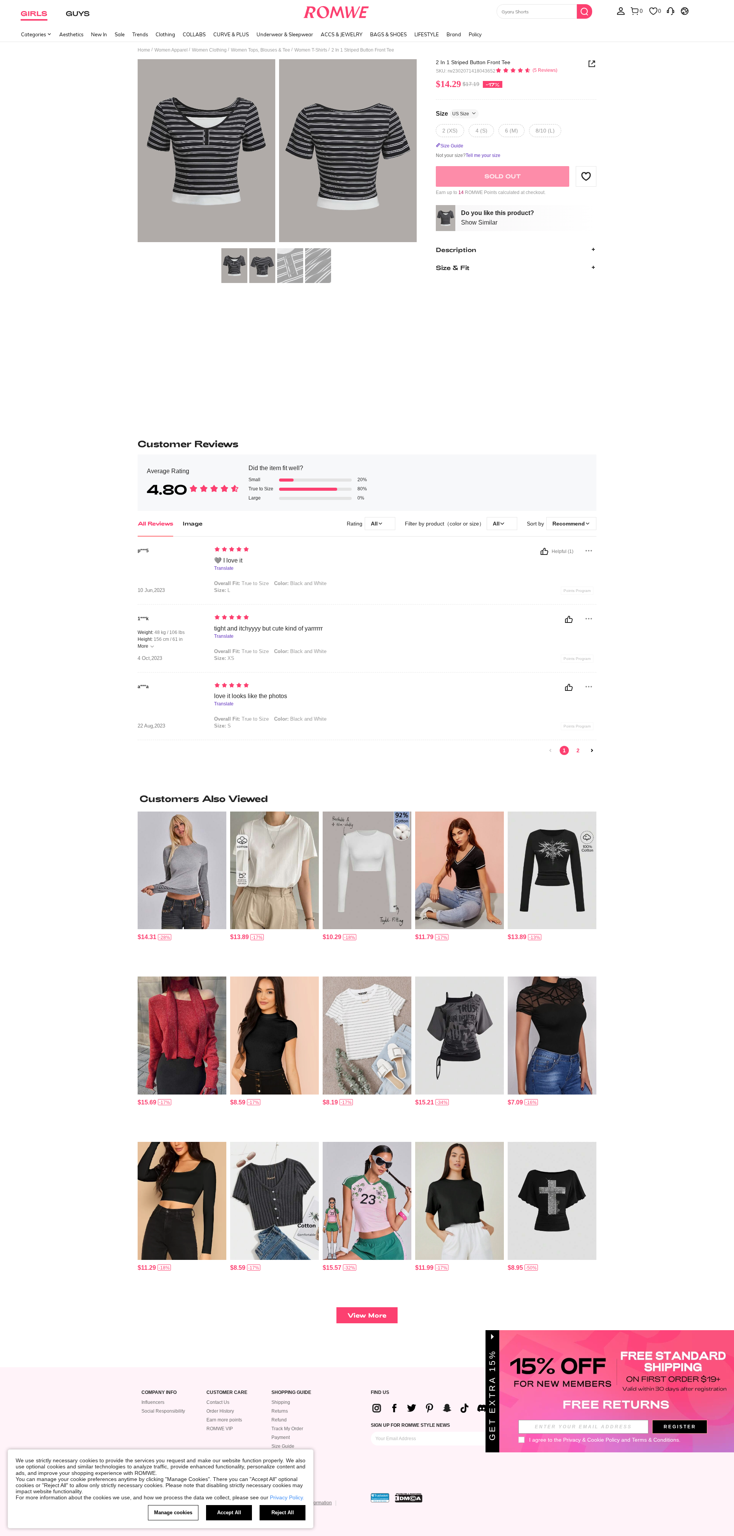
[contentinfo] (147, 937)
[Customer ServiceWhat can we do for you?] (670, 10)
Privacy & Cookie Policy (591, 1440)
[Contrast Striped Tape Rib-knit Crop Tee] (459, 871)
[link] (550, 750)
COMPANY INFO (159, 1392)
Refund (279, 1420)
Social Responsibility (163, 1411)
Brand (454, 34)
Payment (280, 1437)
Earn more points (224, 1420)
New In (99, 34)
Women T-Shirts (310, 50)
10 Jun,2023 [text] (151, 590)
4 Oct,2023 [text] (150, 658)
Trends (140, 34)
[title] (367, 798)
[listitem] (182, 891)
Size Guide (282, 1446)
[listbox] (620, 10)
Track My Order (287, 1428)
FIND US (380, 1392)
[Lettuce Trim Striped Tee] (367, 1036)
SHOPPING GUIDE (291, 1392)
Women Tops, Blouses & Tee (260, 50)
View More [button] (367, 1315)
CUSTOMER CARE (226, 1392)
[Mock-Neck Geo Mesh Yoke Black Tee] (552, 1036)
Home (144, 50)
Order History (220, 1411)
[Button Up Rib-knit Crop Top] (274, 1201)
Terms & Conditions (655, 1440)
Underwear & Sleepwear (285, 34)
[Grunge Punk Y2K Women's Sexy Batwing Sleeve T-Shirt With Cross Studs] (552, 1201)
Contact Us (217, 1402)
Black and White (300, 583)
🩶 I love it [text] (228, 560)
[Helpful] (544, 551)
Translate (224, 568)
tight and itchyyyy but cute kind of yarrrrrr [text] (268, 628)
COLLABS (194, 34)
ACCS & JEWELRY (341, 34)
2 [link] (578, 750)
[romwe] (336, 10)
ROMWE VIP (219, 1428)
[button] (586, 176)
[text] (279, 550)
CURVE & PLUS (231, 34)
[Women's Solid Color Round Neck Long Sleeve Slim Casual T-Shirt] (367, 871)
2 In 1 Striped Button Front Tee (473, 62)
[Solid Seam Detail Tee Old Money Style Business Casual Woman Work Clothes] (274, 871)
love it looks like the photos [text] (250, 696)
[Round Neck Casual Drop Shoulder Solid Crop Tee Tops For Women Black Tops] (459, 1201)
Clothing (165, 34)
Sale (120, 34)
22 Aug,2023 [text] (151, 726)
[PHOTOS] (277, 151)
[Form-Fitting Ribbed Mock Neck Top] (274, 1036)
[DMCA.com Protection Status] (408, 1497)
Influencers (152, 1402)
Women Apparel (171, 50)
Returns (279, 1411)
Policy (475, 34)
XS (224, 658)
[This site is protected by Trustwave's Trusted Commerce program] (380, 1497)
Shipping (280, 1402)
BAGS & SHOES (388, 34)
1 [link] (564, 750)
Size (452, 113)
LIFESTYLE (426, 34)
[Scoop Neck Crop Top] (182, 1201)
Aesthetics (71, 34)
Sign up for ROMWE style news (410, 1425)
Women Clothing (209, 50)
